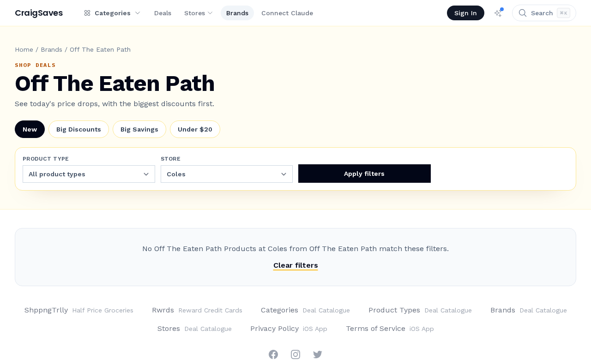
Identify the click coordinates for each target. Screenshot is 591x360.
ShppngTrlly (78, 310)
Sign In (465, 13)
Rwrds (197, 310)
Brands (237, 13)
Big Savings (139, 129)
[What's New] (498, 13)
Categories (305, 310)
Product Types (420, 310)
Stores (194, 13)
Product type (46, 159)
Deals (162, 13)
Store (171, 159)
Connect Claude (287, 13)
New (30, 129)
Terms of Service (390, 328)
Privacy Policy (288, 328)
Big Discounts (78, 129)
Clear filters (295, 265)
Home (24, 49)
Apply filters (364, 173)
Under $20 (195, 129)
